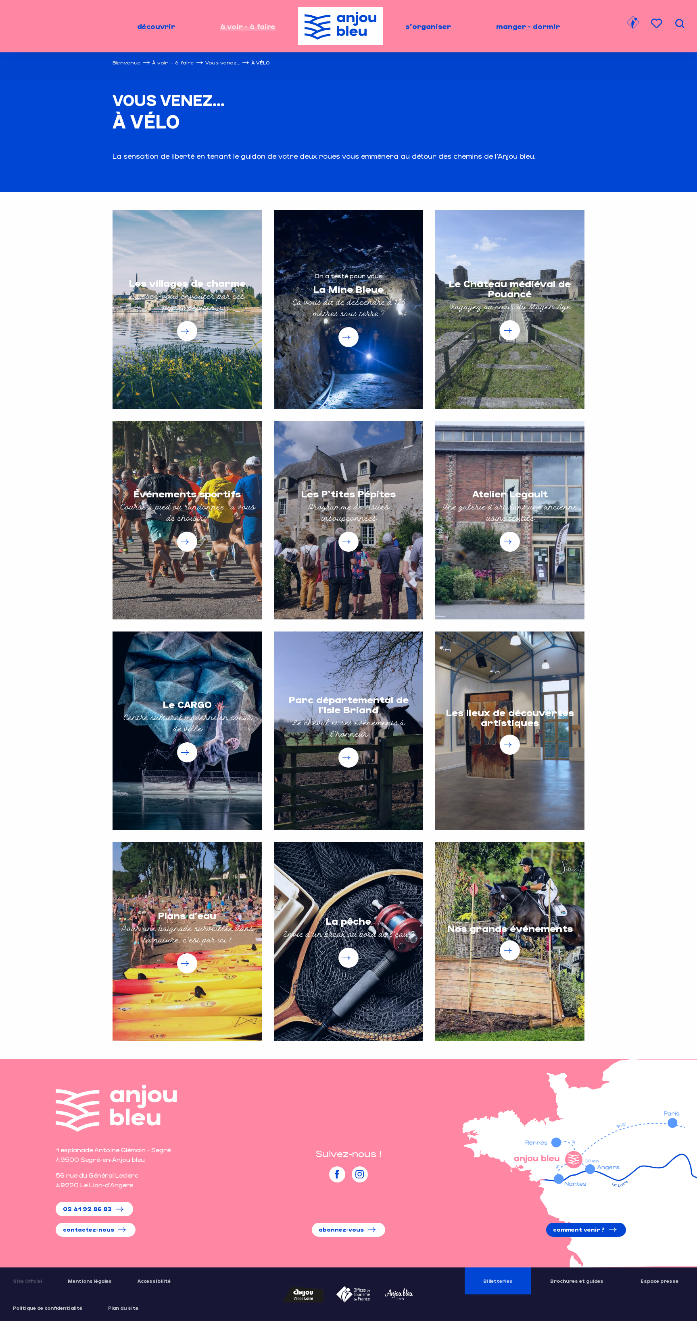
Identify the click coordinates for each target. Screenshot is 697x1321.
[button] (680, 24)
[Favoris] (657, 23)
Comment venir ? (579, 1229)
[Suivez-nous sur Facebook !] (337, 1174)
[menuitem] (156, 26)
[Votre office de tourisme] (632, 23)
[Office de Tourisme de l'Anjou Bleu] (116, 1108)
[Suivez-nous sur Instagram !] (360, 1174)
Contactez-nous (88, 1229)
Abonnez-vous (341, 1229)
